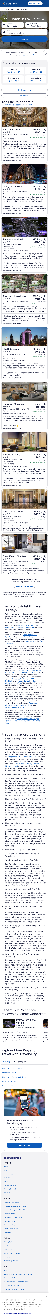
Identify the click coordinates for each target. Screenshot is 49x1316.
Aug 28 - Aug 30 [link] (13, 81)
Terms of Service (24, 1313)
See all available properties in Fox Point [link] (16, 105)
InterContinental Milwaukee (15, 707)
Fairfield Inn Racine (26, 672)
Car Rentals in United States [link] (13, 1217)
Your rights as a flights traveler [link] (14, 1289)
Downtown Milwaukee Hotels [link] (13, 1086)
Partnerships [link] (8, 1178)
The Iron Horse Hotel (25, 637)
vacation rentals (28, 55)
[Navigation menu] (45, 3)
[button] (24, 1052)
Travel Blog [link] (7, 1232)
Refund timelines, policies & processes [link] (16, 1281)
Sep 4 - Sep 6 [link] (35, 81)
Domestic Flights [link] (9, 1213)
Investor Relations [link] (10, 1185)
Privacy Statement (10, 1313)
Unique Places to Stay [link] (11, 1228)
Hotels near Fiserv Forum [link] (12, 1068)
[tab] (6, 1061)
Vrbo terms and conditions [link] (12, 1253)
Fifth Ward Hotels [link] (9, 1073)
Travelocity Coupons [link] (11, 1225)
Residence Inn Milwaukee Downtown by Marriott (22, 704)
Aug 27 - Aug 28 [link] (35, 72)
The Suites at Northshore (27, 625)
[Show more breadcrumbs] (3, 9)
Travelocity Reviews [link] (10, 1221)
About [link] (6, 1166)
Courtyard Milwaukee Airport (28, 719)
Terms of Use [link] (8, 1249)
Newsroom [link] (7, 1181)
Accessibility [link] (8, 1257)
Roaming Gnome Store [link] (11, 1189)
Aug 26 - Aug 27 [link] (13, 72)
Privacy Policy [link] (8, 1242)
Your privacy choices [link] (11, 1261)
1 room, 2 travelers (15, 33)
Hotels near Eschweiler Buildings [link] (14, 1077)
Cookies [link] (6, 1246)
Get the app (24, 1145)
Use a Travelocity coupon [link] (12, 1285)
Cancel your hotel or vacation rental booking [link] (18, 1274)
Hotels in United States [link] (11, 1202)
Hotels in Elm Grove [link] (9, 1082)
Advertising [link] (7, 1193)
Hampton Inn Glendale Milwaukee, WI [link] (22, 757)
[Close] (46, 1296)
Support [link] (6, 1270)
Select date (12, 26)
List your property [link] (9, 1174)
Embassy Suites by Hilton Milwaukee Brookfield (20, 682)
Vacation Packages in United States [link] (16, 1210)
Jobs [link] (5, 1170)
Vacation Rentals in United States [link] (15, 1206)
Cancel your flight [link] (10, 1278)
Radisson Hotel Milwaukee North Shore (20, 627)
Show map (26, 90)
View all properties (24, 586)
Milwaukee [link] (11, 9)
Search (24, 39)
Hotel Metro (29, 641)
